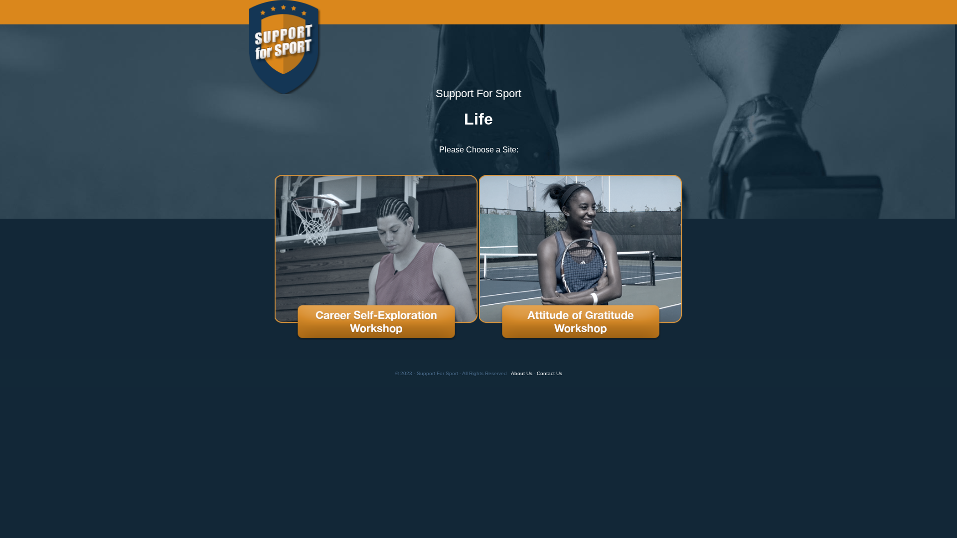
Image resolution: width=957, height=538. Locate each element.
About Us (521, 373)
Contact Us (549, 373)
